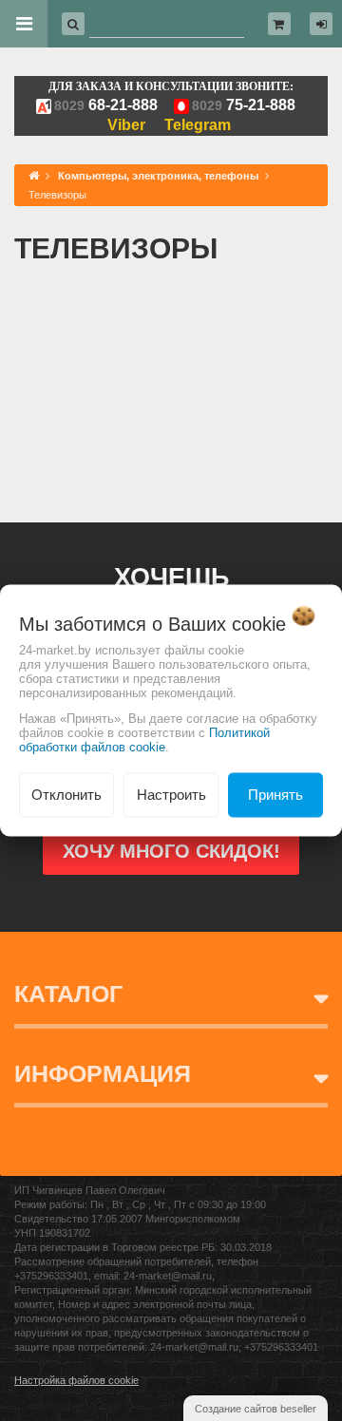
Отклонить (66, 794)
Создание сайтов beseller (255, 1408)
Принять (275, 794)
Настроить (171, 794)
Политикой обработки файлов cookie (144, 740)
